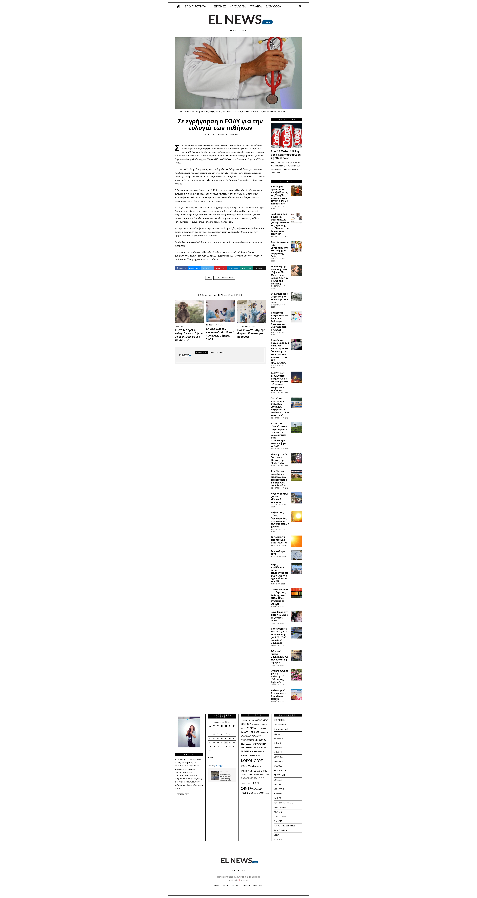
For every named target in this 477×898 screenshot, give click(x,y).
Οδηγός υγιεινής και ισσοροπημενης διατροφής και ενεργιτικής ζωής (280, 249)
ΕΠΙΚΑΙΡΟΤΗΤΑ (195, 6)
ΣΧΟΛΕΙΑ (257, 788)
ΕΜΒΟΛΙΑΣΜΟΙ (255, 736)
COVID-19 (245, 720)
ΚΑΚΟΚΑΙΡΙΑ (255, 755)
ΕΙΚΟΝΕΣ (220, 6)
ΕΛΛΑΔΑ (221, 134)
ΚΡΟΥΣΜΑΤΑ (248, 766)
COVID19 (253, 720)
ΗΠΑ (251, 751)
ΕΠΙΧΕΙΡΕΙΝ (256, 748)
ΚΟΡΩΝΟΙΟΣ (252, 760)
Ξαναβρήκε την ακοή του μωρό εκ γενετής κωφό (279, 616)
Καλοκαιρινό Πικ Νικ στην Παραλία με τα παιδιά (279, 694)
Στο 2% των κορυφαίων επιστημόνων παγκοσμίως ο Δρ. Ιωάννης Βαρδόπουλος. (279, 478)
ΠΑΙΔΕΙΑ (255, 775)
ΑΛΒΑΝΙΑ (264, 724)
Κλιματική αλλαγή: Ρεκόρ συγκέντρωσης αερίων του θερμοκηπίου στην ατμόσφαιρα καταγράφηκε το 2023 (279, 435)
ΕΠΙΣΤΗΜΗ (246, 747)
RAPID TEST (257, 724)
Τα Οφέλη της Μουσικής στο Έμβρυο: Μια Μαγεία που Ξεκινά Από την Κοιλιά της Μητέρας (279, 275)
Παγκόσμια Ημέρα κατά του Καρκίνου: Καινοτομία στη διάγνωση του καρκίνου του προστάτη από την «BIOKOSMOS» (280, 351)
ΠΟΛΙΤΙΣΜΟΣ (246, 783)
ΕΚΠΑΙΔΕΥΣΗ (264, 732)
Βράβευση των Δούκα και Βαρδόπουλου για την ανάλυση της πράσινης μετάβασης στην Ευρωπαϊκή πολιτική (280, 223)
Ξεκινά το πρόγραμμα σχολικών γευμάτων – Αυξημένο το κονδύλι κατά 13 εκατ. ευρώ (280, 407)
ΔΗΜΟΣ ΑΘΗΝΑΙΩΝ (261, 728)
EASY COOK (273, 6)
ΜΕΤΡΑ (245, 770)
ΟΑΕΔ (265, 771)
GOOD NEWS (262, 720)
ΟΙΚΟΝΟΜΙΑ (246, 774)
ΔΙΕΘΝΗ (246, 731)
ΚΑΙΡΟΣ (245, 755)
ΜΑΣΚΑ (259, 766)
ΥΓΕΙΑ (261, 793)
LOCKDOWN (247, 723)
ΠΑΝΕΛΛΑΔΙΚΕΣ (263, 775)
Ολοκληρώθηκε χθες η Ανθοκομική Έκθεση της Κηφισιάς (279, 676)
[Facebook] (234, 870)
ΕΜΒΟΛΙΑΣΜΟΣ (247, 740)
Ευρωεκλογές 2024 (278, 553)
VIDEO (277, 733)
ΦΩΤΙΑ (266, 793)
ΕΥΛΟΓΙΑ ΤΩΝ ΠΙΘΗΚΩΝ (224, 278)
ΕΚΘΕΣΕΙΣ (278, 761)
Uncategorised (281, 729)
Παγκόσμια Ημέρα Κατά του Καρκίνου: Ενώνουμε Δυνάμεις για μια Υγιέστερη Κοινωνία (280, 321)
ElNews (217, 886)
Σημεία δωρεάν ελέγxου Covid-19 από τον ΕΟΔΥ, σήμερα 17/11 (220, 334)
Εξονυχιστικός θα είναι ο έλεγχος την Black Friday (279, 458)
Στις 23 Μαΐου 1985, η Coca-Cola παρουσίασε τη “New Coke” (286, 155)
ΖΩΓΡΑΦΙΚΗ (279, 789)
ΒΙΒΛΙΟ (277, 743)
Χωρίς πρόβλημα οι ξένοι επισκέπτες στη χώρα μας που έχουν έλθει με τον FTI (280, 573)
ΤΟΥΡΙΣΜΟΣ (247, 792)
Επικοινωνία (258, 886)
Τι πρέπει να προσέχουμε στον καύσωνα (279, 539)
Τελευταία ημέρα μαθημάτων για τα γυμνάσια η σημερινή (279, 657)
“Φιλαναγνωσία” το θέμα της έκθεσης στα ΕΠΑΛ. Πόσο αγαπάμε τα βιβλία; (280, 596)
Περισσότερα (183, 794)
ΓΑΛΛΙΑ (243, 728)
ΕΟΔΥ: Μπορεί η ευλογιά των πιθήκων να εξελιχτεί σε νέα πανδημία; (189, 335)
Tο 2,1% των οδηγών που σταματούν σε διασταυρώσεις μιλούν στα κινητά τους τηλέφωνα (279, 381)
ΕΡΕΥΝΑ (245, 751)
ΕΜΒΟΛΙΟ (260, 739)
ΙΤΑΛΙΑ (263, 752)
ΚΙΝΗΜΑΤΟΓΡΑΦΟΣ (283, 802)
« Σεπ (211, 757)
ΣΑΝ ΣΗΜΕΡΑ (280, 830)
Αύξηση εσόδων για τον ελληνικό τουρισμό (279, 498)
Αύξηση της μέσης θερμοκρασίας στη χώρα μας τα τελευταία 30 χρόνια (280, 519)
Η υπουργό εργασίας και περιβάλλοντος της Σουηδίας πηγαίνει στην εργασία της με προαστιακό (279, 195)
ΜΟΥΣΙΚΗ (278, 812)
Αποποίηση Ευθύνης (230, 886)
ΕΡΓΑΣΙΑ (264, 747)
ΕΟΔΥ (209, 278)
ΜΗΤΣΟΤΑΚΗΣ (256, 771)
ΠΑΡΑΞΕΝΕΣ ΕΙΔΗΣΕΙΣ (252, 778)
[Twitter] (238, 870)
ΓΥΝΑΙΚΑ (256, 6)
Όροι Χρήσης (246, 886)
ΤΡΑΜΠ (256, 793)
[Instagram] (242, 870)
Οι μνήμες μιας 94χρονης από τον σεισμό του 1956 (279, 298)
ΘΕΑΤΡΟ (257, 751)
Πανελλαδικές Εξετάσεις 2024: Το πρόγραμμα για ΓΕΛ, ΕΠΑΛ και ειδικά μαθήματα (279, 635)
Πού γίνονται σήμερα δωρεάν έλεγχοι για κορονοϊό (251, 333)
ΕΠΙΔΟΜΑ (249, 744)
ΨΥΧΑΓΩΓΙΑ (238, 6)
